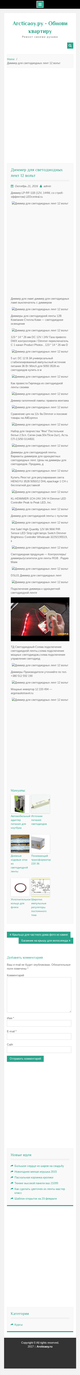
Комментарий (15, 975)
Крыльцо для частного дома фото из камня (40, 934)
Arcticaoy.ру (28, 23)
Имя (10, 1018)
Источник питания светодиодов (39, 820)
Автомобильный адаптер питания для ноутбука (20, 822)
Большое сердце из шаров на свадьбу (39, 1165)
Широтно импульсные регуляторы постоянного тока (39, 907)
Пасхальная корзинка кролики (34, 1177)
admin (47, 186)
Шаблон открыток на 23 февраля (36, 1198)
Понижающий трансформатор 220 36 (40, 859)
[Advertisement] (40, 112)
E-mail (12, 1031)
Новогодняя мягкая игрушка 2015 (36, 1171)
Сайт (10, 1044)
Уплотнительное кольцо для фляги (20, 903)
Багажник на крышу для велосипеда (44, 940)
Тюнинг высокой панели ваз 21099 (36, 1183)
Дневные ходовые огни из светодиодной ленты (19, 863)
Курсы (19, 1324)
